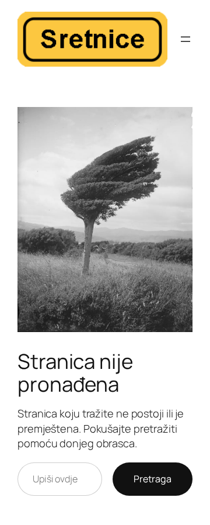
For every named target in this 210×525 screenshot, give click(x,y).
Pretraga (153, 478)
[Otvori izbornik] (185, 39)
